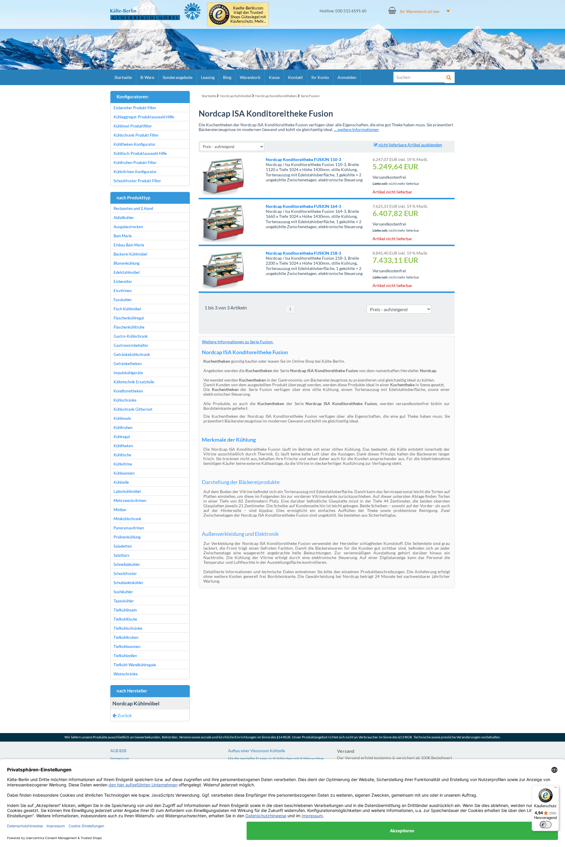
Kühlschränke (125, 400)
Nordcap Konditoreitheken (276, 96)
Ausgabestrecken (128, 226)
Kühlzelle (121, 482)
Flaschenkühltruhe (129, 327)
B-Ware (147, 77)
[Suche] (450, 77)
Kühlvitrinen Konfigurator (135, 171)
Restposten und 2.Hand (133, 208)
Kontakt (295, 77)
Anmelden (347, 77)
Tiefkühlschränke (128, 628)
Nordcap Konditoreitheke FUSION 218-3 (303, 253)
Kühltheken (123, 445)
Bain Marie (123, 235)
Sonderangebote (177, 77)
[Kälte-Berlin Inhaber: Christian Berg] (155, 11)
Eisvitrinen (123, 290)
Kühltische (122, 454)
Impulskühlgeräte (128, 372)
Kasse (274, 77)
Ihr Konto (320, 77)
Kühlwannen (124, 473)
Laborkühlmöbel (127, 491)
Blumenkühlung (126, 263)
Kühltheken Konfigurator (134, 144)
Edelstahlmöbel (126, 272)
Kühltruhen (123, 427)
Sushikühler (123, 591)
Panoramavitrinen (129, 528)
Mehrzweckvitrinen (130, 500)
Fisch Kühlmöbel (127, 308)
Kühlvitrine (123, 464)
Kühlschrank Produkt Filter (136, 135)
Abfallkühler (124, 217)
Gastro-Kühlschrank (131, 336)
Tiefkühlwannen (127, 646)
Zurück (124, 715)
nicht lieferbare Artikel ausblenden (410, 144)
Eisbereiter (123, 281)
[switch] (545, 824)
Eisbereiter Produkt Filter (135, 107)
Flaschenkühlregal (129, 318)
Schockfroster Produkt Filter (137, 180)
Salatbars (121, 555)
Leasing (208, 77)
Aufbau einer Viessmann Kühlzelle (256, 750)
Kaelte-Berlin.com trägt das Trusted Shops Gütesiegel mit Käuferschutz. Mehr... (248, 15)
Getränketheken (128, 363)
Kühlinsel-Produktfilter (133, 126)
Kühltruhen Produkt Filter (135, 162)
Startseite (123, 77)
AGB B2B (118, 750)
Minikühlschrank (127, 518)
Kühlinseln (122, 418)
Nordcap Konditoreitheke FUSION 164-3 (303, 206)
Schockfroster (125, 573)
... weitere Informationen (356, 129)
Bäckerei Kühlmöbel (130, 254)
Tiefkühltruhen (126, 637)
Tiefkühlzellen (125, 655)
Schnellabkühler (127, 564)
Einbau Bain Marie (129, 245)
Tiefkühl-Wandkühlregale (135, 664)
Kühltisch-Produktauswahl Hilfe (140, 153)
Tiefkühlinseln (125, 610)
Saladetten (123, 546)
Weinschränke (126, 674)
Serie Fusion (310, 96)
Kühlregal (122, 436)
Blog (227, 77)
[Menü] (555, 788)
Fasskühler (123, 299)
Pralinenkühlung (127, 537)
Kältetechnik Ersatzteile (134, 381)
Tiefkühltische (125, 619)
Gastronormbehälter (131, 345)
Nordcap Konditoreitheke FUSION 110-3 (303, 159)
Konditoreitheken (128, 391)
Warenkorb (250, 77)
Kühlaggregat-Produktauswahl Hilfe (144, 117)
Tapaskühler (124, 601)
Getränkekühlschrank (132, 354)
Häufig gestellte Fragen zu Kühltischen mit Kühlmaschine (276, 758)
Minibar (120, 509)
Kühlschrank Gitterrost (133, 409)
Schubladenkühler (128, 582)
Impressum (119, 758)
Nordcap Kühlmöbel (235, 96)
